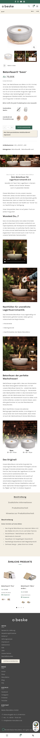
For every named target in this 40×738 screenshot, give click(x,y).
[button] (3, 729)
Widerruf (4, 636)
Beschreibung (20, 497)
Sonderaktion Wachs (7, 109)
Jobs (3, 650)
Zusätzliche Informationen (20, 502)
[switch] (36, 730)
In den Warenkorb (23, 127)
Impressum (5, 642)
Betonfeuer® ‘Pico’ (7, 586)
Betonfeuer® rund (27, 149)
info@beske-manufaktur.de (13, 720)
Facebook (4, 692)
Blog (3, 680)
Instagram (4, 695)
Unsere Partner (6, 653)
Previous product (32, 11)
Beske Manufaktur (16, 730)
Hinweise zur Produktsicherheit (20, 513)
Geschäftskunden (7, 656)
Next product (37, 11)
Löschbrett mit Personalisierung (8, 118)
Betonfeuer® (16, 149)
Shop (3, 674)
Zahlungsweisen (6, 639)
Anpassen (6, 595)
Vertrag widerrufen (10, 661)
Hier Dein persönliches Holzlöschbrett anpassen (17, 133)
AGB (2, 648)
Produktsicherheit (20, 508)
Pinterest (4, 698)
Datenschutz (5, 645)
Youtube (4, 700)
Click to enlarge (34, 47)
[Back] (2, 11)
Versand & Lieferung (8, 630)
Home (3, 671)
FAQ (2, 683)
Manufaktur (5, 677)
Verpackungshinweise (8, 633)
